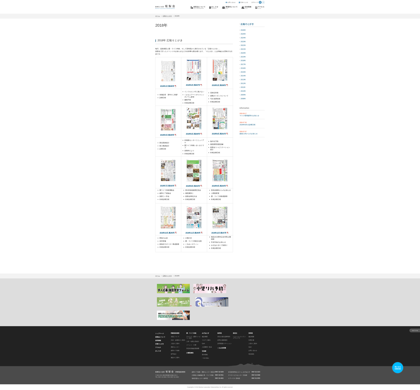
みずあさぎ (205, 333)
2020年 (243, 53)
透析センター (175, 347)
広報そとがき (244, 2)
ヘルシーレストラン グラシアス (239, 337)
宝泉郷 (204, 351)
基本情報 (205, 354)
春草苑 (219, 333)
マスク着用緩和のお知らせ (249, 115)
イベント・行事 (191, 345)
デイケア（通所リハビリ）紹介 (193, 337)
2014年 (243, 76)
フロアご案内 (206, 340)
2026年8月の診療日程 (247, 125)
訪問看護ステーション (224, 343)
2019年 (243, 57)
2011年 (243, 87)
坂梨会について (199, 7)
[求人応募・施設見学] (173, 292)
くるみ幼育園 (221, 348)
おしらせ (214, 7)
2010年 (243, 91)
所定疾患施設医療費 (192, 348)
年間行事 (251, 340)
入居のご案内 (252, 343)
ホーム (157, 16)
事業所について (232, 7)
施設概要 (205, 336)
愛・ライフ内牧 (191, 333)
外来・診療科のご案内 (178, 340)
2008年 (243, 99)
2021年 (243, 49)
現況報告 (251, 354)
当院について (175, 336)
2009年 (243, 95)
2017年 (243, 64)
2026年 (243, 30)
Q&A (203, 343)
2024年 (243, 38)
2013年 (243, 79)
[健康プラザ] (174, 306)
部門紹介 (174, 354)
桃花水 (235, 333)
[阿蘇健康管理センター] (173, 319)
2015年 (243, 72)
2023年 (243, 41)
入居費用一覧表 (207, 347)
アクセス (261, 7)
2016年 (243, 68)
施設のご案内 (175, 357)
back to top (415, 330)
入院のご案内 (175, 343)
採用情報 (248, 7)
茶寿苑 (250, 333)
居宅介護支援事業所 (223, 336)
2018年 (243, 60)
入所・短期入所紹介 (192, 341)
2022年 (243, 45)
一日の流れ (205, 358)
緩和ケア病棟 (175, 350)
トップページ (159, 333)
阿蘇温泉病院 (175, 333)
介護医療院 (189, 353)
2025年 (243, 34)
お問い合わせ (231, 2)
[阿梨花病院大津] (212, 306)
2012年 (243, 83)
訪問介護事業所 (222, 340)
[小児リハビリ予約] (209, 292)
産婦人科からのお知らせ (249, 134)
